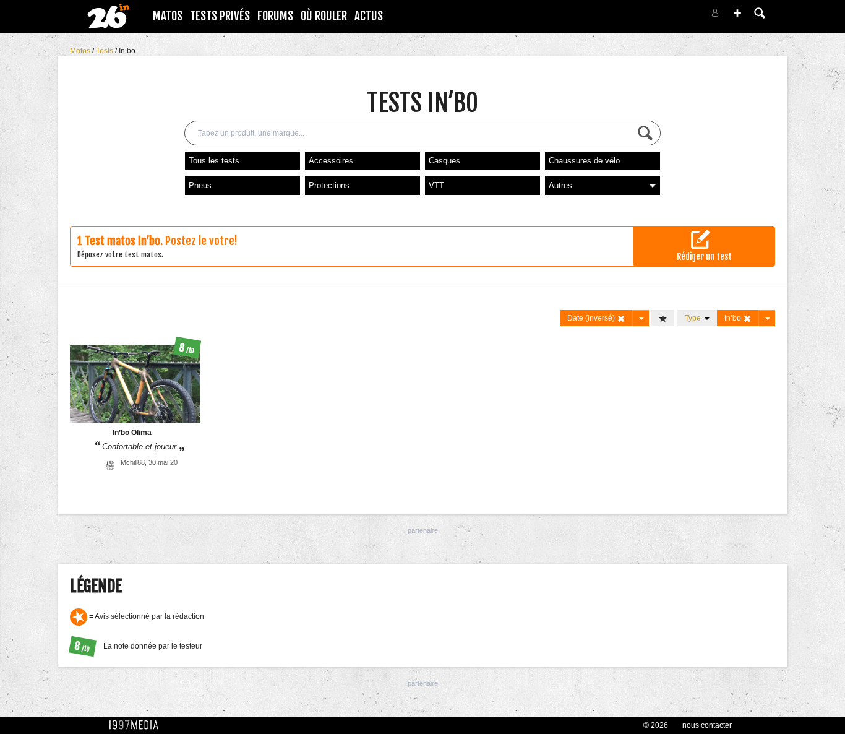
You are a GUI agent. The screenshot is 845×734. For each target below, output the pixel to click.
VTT (436, 185)
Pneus (200, 185)
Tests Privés (220, 16)
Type (695, 318)
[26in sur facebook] (650, 16)
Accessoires (331, 160)
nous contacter (707, 725)
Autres (560, 185)
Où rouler (324, 16)
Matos (167, 16)
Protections (329, 185)
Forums (275, 16)
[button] (737, 13)
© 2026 (655, 725)
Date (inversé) (592, 318)
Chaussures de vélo (584, 160)
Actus (368, 16)
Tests (105, 50)
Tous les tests (214, 160)
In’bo (127, 50)
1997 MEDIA (137, 725)
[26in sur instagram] (665, 16)
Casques (444, 160)
